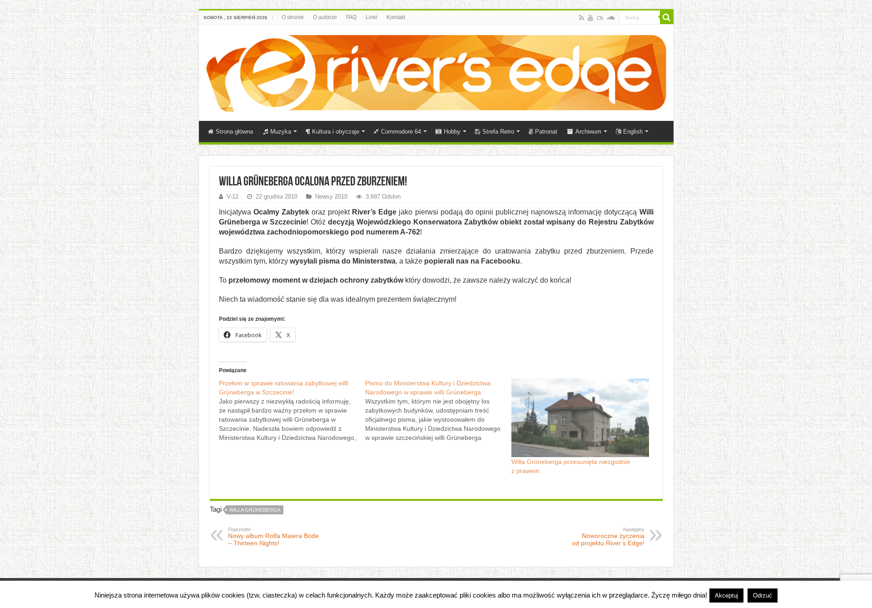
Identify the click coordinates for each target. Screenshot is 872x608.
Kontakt (395, 17)
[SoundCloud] (611, 17)
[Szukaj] (667, 17)
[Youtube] (590, 17)
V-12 (232, 196)
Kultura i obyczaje (335, 131)
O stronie (293, 17)
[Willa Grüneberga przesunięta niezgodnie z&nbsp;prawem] (580, 418)
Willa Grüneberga (254, 510)
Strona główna (234, 131)
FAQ (351, 17)
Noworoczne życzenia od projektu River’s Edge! (608, 537)
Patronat (546, 131)
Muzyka (280, 131)
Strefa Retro (498, 131)
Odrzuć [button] (762, 595)
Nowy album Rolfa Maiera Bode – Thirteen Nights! (273, 537)
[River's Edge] (436, 71)
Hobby (452, 131)
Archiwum (588, 131)
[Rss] (581, 17)
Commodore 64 (401, 131)
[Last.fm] (600, 17)
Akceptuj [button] (726, 595)
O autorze (325, 17)
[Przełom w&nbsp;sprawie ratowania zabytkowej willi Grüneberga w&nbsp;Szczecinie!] (292, 410)
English (633, 131)
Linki (371, 17)
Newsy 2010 (331, 196)
